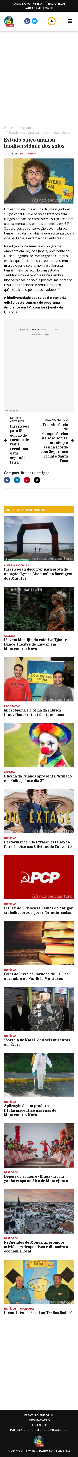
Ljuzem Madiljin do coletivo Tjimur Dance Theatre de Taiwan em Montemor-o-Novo (35, 644)
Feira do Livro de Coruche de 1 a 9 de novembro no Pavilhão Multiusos (36, 976)
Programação (39, 1420)
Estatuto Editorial (39, 1415)
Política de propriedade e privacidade (39, 1430)
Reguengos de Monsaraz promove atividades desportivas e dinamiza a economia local (36, 1247)
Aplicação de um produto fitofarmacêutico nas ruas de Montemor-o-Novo (30, 1110)
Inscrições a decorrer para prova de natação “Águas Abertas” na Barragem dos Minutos (38, 574)
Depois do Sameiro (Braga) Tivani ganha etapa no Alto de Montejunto (36, 1178)
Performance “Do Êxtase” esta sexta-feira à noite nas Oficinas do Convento (38, 844)
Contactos (39, 1425)
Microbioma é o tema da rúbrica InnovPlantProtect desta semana (34, 712)
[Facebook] (27, 21)
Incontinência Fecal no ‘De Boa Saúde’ (38, 1313)
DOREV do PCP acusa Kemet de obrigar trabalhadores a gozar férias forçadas (38, 910)
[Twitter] (35, 21)
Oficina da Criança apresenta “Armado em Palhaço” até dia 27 (38, 778)
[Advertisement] (39, 76)
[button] (51, 21)
